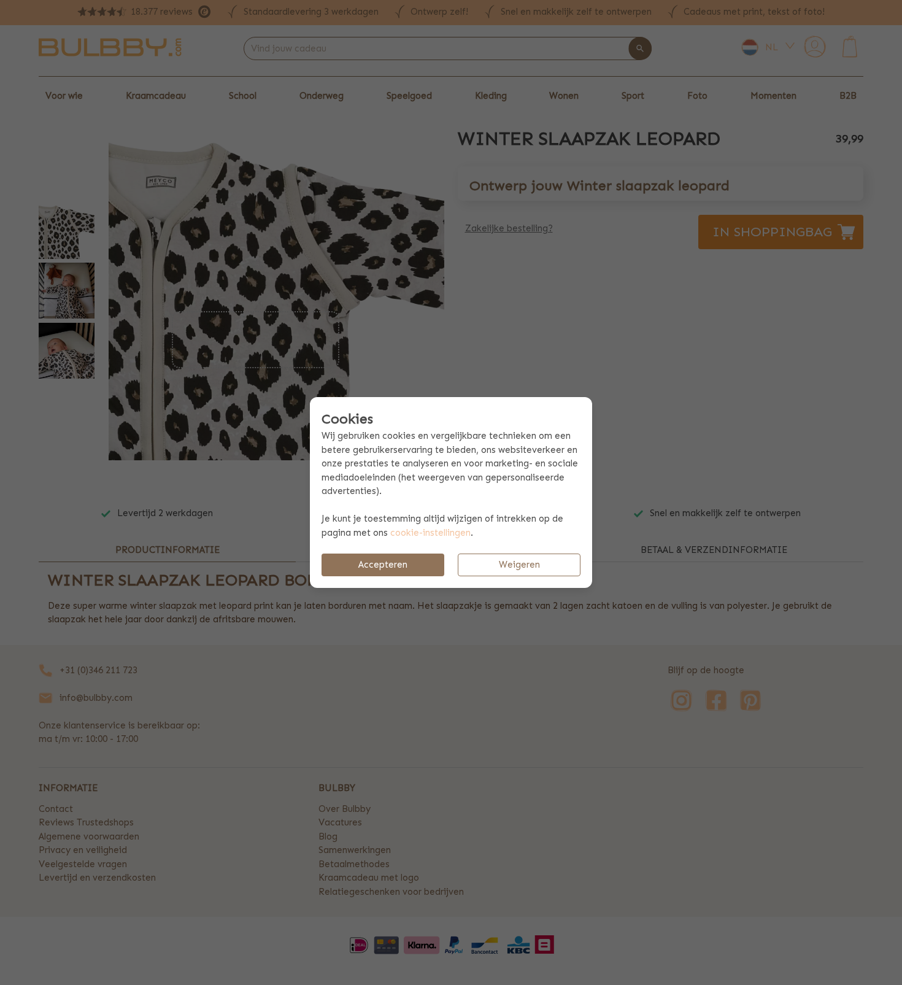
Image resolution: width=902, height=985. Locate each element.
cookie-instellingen (430, 532)
